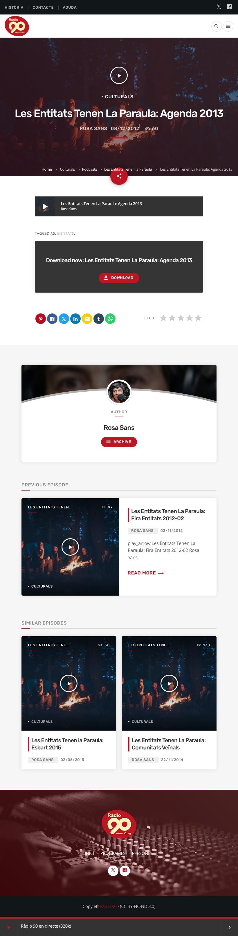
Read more (146, 573)
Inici (89, 853)
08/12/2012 (125, 128)
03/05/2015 (72, 760)
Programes (113, 853)
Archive (118, 442)
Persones (142, 853)
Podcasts (89, 169)
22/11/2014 (172, 760)
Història (14, 8)
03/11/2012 (172, 531)
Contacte (43, 8)
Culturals (67, 169)
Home (47, 169)
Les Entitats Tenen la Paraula (128, 169)
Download (118, 278)
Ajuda (70, 8)
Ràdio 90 (108, 906)
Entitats (65, 233)
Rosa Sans (93, 128)
